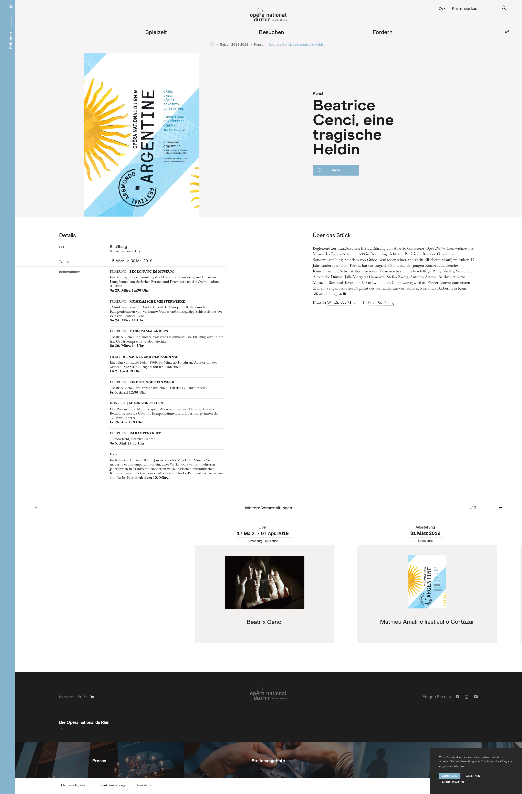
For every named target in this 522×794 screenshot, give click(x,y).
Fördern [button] (383, 32)
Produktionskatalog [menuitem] (111, 785)
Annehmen (449, 775)
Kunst (258, 44)
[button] (504, 7)
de (441, 8)
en (85, 697)
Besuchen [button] (271, 32)
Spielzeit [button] (156, 32)
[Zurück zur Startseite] (268, 15)
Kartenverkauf (465, 8)
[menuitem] (441, 8)
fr (79, 697)
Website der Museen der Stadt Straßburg (360, 303)
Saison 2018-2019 (234, 44)
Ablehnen (473, 775)
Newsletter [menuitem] (145, 785)
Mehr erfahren (453, 782)
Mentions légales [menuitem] (73, 785)
